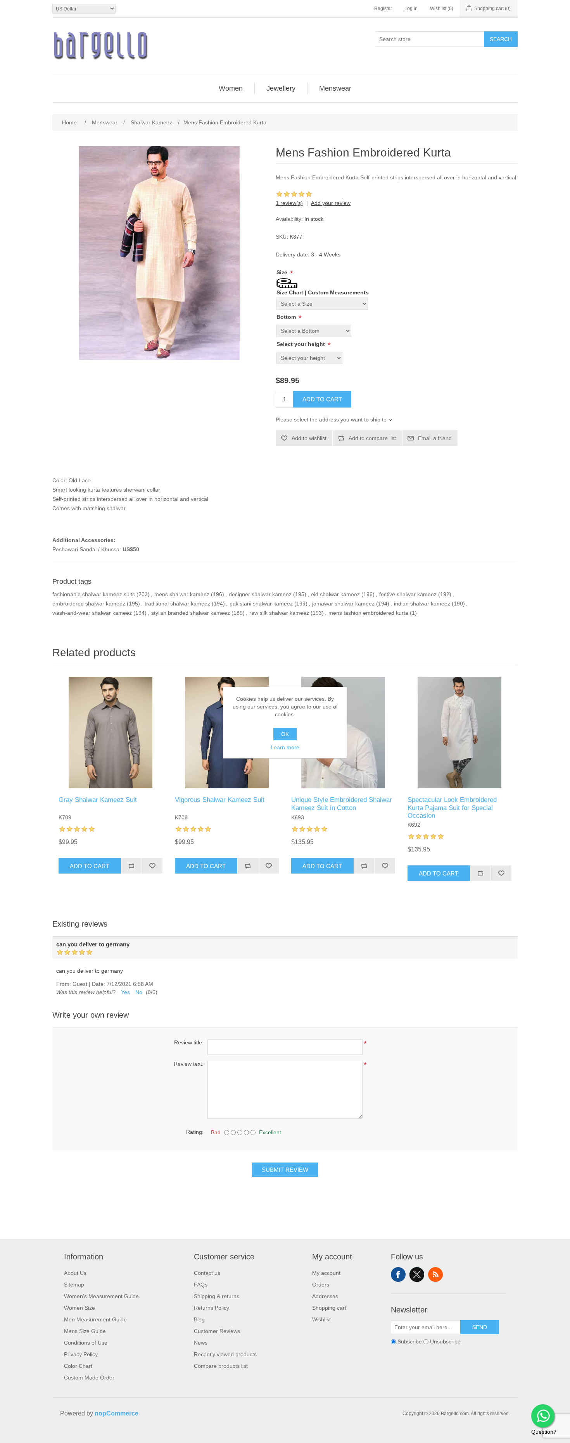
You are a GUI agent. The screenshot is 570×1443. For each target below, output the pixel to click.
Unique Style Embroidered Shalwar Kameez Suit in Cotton (341, 803)
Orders (320, 1284)
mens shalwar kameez (181, 594)
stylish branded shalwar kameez (190, 613)
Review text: (189, 1064)
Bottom (286, 317)
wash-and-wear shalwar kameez (92, 613)
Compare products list (221, 1366)
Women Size (79, 1308)
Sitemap (74, 1284)
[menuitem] (231, 88)
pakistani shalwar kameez (261, 603)
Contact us (207, 1273)
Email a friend (435, 438)
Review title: (189, 1042)
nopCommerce (116, 1413)
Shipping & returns (216, 1296)
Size (282, 272)
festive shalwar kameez (408, 594)
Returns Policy (211, 1308)
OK (285, 734)
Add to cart (322, 399)
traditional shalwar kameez (177, 603)
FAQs (200, 1284)
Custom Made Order (89, 1377)
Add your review (331, 203)
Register (383, 8)
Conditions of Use (85, 1343)
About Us (75, 1273)
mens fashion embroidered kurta (368, 613)
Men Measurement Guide (95, 1319)
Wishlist (321, 1319)
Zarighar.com (313, 1436)
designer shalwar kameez (260, 594)
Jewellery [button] (280, 88)
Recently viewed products (225, 1354)
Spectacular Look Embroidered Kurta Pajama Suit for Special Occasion (452, 807)
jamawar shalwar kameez (343, 603)
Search (501, 39)
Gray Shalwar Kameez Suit (98, 799)
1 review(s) (289, 203)
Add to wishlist (309, 438)
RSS (435, 1274)
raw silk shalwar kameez (279, 613)
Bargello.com (273, 1436)
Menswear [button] (335, 88)
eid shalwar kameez (335, 594)
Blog (199, 1319)
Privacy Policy (81, 1354)
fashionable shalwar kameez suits (93, 594)
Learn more (285, 747)
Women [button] (231, 88)
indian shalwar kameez (422, 603)
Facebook (398, 1274)
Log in (411, 8)
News (200, 1343)
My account (326, 1273)
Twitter (416, 1274)
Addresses (325, 1296)
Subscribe (409, 1341)
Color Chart (78, 1366)
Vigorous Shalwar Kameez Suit (219, 799)
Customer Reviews (217, 1331)
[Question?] (542, 1416)
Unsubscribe (445, 1341)
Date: (98, 984)
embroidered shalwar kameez (88, 603)
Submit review (285, 1169)
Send (479, 1327)
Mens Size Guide (85, 1331)
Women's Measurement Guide (101, 1296)
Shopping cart (329, 1308)
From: (63, 984)
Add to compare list (372, 438)
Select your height (301, 344)
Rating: (195, 1132)
